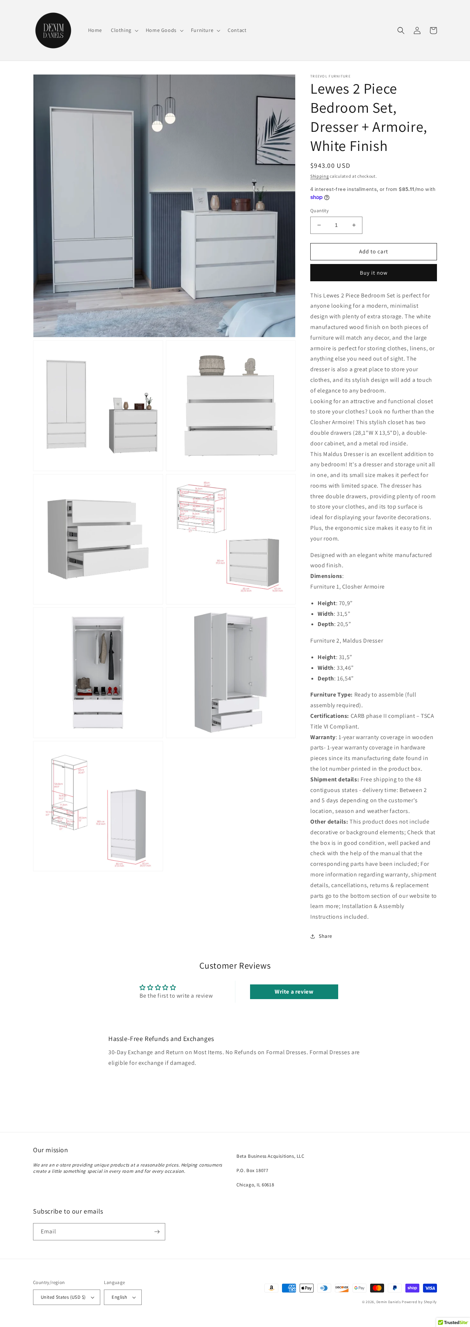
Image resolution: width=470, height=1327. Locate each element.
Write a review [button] (294, 991)
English (119, 1297)
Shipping (319, 176)
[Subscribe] (157, 1231)
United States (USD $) (63, 1297)
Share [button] (325, 936)
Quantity (319, 210)
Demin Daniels (388, 1301)
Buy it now (374, 272)
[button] (123, 30)
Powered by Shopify (419, 1301)
